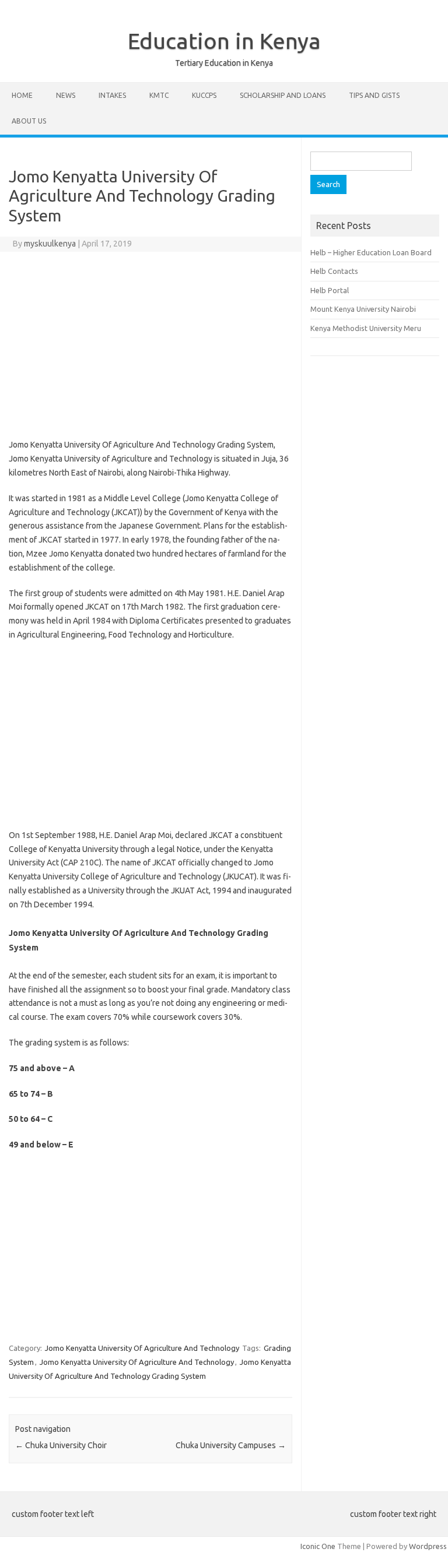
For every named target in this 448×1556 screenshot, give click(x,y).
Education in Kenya (224, 41)
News (65, 95)
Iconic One (317, 1546)
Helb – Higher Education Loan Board (371, 252)
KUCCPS (204, 95)
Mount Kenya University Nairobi (363, 309)
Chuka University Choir (61, 1445)
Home (22, 95)
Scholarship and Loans (283, 95)
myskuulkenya (50, 243)
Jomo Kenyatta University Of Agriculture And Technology (142, 1348)
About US (29, 121)
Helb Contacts (334, 271)
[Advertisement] (150, 345)
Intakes (112, 95)
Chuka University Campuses (231, 1445)
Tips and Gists (374, 95)
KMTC (159, 95)
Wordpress (428, 1546)
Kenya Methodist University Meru (365, 328)
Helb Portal (329, 290)
